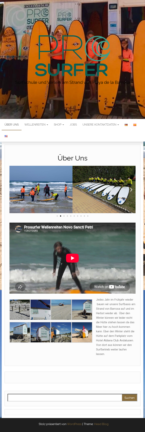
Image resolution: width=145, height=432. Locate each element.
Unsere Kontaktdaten (100, 124)
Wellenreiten (35, 124)
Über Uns (12, 124)
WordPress (74, 424)
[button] (57, 216)
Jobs (73, 124)
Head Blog (101, 424)
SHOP (58, 124)
